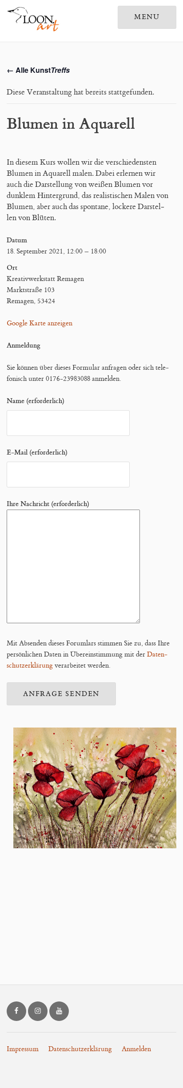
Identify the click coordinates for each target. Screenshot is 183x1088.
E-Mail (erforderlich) (37, 452)
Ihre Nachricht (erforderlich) (48, 503)
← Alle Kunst (38, 70)
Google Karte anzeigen (39, 323)
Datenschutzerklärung (80, 1049)
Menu (147, 17)
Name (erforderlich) (35, 400)
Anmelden (136, 1049)
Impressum (23, 1049)
